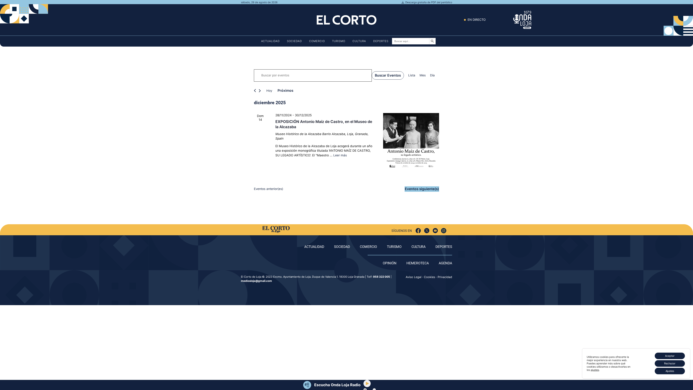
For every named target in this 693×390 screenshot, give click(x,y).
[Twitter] (427, 230)
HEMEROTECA (417, 263)
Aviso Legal (413, 277)
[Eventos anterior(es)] (255, 90)
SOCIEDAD (342, 247)
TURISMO (394, 247)
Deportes (380, 41)
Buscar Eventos (388, 75)
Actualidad (270, 41)
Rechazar (669, 363)
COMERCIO (368, 247)
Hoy (269, 90)
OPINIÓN (389, 263)
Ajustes (670, 370)
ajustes (595, 369)
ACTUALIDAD (314, 247)
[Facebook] (418, 230)
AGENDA (445, 263)
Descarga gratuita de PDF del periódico (428, 2)
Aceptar (669, 355)
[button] (367, 383)
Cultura (359, 41)
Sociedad (294, 41)
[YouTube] (435, 230)
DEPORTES (443, 247)
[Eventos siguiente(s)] (260, 91)
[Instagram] (443, 230)
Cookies (429, 277)
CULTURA (418, 247)
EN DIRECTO (477, 19)
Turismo (338, 41)
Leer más (340, 155)
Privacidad (445, 277)
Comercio (317, 41)
